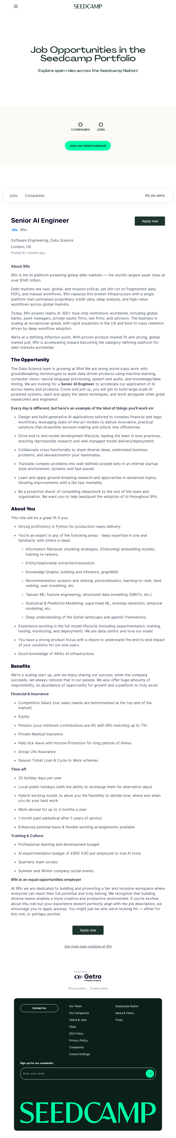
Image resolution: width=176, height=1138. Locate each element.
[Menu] (16, 6)
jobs (13, 195)
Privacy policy (77, 988)
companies (34, 195)
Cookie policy (99, 988)
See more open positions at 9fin (88, 946)
